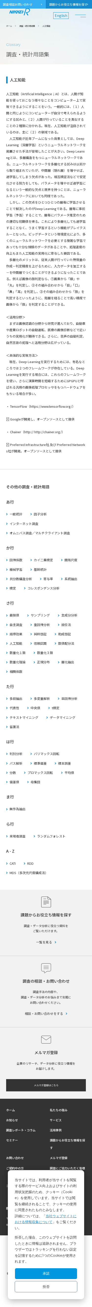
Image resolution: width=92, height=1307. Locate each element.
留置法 (14, 727)
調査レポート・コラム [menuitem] (21, 1130)
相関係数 (16, 671)
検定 (13, 588)
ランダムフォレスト (51, 836)
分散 (13, 773)
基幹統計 (40, 569)
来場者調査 (18, 836)
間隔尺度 (71, 560)
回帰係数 (16, 560)
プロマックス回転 (40, 773)
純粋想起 (40, 634)
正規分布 (43, 662)
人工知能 (16, 643)
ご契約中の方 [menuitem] (15, 1168)
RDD (30, 863)
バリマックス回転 (46, 754)
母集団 (35, 782)
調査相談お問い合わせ (17, 4)
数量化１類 (18, 653)
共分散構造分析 (21, 579)
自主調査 (16, 625)
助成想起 (64, 634)
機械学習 (16, 569)
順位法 (66, 625)
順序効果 (16, 634)
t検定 (55, 708)
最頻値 (14, 615)
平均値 (69, 773)
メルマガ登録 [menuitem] (58, 1158)
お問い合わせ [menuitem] (15, 1158)
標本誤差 (64, 763)
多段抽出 (16, 698)
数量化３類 (45, 653)
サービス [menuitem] (56, 1120)
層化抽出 (67, 662)
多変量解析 (42, 698)
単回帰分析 (69, 698)
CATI (13, 863)
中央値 (35, 708)
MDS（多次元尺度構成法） (29, 873)
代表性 (14, 708)
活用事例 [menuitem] (56, 1130)
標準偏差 (40, 763)
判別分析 (16, 754)
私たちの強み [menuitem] (58, 1110)
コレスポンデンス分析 (43, 588)
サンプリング (40, 615)
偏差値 (14, 782)
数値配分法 (66, 643)
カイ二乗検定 (43, 560)
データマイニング (62, 717)
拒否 (46, 1286)
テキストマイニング (24, 717)
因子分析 (40, 514)
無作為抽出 (18, 809)
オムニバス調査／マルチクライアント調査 (40, 533)
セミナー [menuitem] (12, 1140)
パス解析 (16, 763)
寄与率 (48, 579)
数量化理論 (18, 662)
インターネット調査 (24, 524)
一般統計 (16, 514)
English (61, 15)
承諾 (46, 1273)
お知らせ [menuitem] (12, 1120)
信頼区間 (40, 643)
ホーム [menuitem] (10, 1110)
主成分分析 (69, 615)
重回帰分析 (42, 625)
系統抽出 (71, 579)
